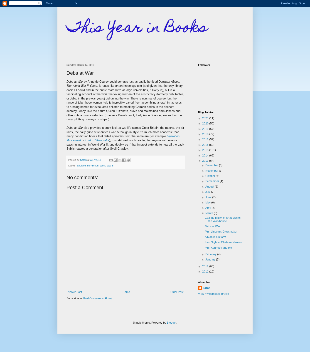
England (81, 165)
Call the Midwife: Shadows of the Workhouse (223, 219)
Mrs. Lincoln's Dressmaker (221, 231)
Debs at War (212, 226)
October (210, 176)
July (208, 191)
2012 (205, 266)
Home (126, 292)
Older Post (176, 292)
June (208, 197)
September (212, 181)
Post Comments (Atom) (97, 298)
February (211, 254)
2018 (205, 134)
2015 (205, 150)
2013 (205, 160)
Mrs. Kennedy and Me (218, 247)
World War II (106, 165)
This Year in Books (136, 28)
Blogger (171, 322)
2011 (205, 271)
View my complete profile (213, 293)
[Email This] (111, 160)
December (212, 165)
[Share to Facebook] (124, 160)
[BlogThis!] (115, 160)
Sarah (206, 288)
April (208, 207)
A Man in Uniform (215, 237)
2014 (205, 155)
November (212, 170)
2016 (205, 144)
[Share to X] (119, 160)
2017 (205, 139)
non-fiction (92, 165)
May (208, 202)
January (210, 259)
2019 (205, 129)
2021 (205, 118)
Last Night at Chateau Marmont (224, 242)
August (210, 186)
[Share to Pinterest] (128, 160)
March (209, 213)
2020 (205, 123)
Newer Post (75, 292)
